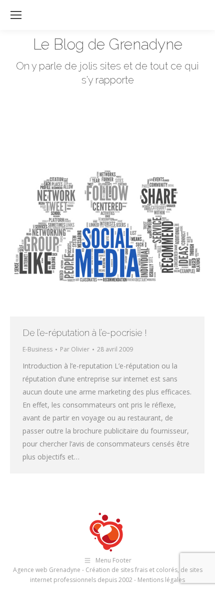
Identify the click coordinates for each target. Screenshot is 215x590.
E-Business (37, 349)
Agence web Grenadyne (46, 570)
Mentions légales (161, 580)
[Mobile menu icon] (16, 15)
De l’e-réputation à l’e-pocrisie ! (84, 333)
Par (75, 349)
